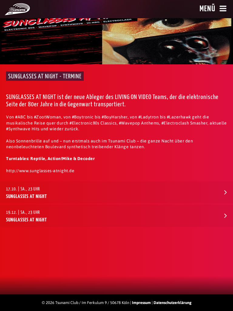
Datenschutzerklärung (172, 302)
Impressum (141, 302)
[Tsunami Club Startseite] (17, 13)
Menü (208, 9)
